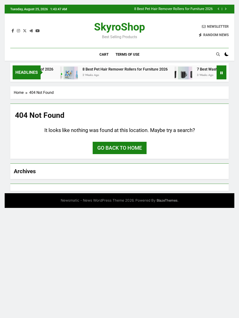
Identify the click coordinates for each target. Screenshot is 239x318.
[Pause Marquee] (221, 72)
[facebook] (12, 31)
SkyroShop (119, 27)
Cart (104, 54)
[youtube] (37, 31)
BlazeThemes (167, 200)
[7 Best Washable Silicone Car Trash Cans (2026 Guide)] (180, 75)
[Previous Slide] (218, 9)
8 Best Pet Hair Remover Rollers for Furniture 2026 (173, 9)
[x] (24, 31)
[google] (31, 31)
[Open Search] (218, 54)
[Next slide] (225, 9)
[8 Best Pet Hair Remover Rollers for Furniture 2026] (65, 75)
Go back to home (119, 148)
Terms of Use (127, 54)
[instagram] (18, 31)
